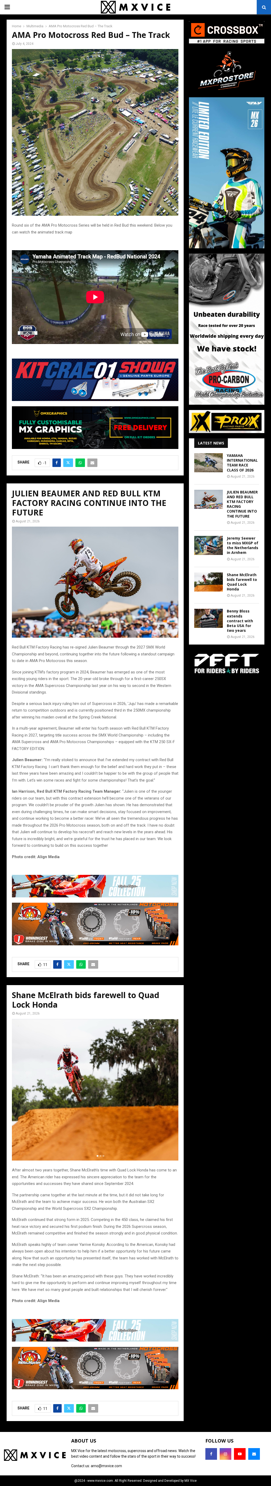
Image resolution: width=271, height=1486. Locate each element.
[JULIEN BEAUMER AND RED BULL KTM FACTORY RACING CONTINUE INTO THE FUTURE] (208, 499)
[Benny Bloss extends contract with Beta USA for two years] (208, 618)
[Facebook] (211, 1454)
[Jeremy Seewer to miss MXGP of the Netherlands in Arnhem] (208, 545)
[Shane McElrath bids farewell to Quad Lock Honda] (208, 582)
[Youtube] (240, 1454)
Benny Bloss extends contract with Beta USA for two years (240, 620)
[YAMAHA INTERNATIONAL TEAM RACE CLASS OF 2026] (208, 462)
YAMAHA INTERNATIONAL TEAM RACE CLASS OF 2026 (242, 463)
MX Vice (190, 1481)
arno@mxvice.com (106, 1466)
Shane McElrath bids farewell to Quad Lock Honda (242, 582)
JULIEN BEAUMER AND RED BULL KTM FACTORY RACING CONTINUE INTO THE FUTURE (242, 504)
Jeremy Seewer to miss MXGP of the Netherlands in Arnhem (242, 545)
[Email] (254, 1454)
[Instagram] (225, 1454)
